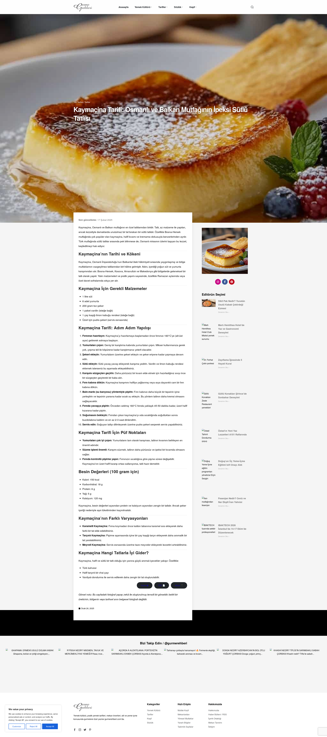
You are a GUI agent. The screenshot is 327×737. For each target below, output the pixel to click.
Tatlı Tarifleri (78, 102)
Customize (16, 726)
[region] (33, 718)
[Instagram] (218, 282)
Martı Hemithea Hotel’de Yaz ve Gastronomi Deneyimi (231, 328)
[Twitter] (85, 729)
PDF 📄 (161, 585)
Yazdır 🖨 (144, 585)
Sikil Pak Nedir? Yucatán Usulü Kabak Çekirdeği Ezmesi (231, 304)
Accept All (50, 726)
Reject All (33, 726)
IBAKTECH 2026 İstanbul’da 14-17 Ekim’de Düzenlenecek (232, 529)
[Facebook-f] (225, 282)
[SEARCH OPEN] (252, 7)
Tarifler (87, 102)
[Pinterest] (232, 282)
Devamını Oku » (223, 312)
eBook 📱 (179, 585)
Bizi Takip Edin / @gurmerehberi (163, 643)
